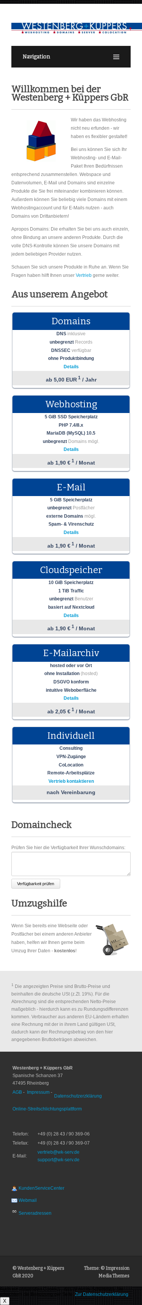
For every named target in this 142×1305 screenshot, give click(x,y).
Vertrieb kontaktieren (71, 781)
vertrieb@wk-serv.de (58, 1152)
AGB (17, 1092)
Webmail (27, 1200)
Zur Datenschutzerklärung (101, 1294)
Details (71, 366)
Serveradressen (34, 1213)
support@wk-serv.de (58, 1159)
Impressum (38, 1092)
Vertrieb (84, 275)
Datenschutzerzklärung (78, 1096)
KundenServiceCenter (40, 1188)
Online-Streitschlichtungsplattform (47, 1109)
